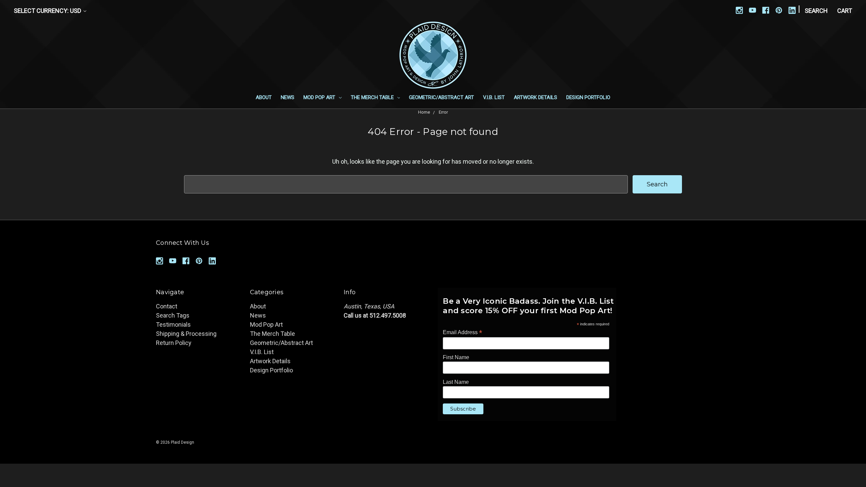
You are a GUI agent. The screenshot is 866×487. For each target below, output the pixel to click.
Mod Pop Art (320, 97)
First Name (456, 357)
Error (443, 112)
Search (816, 10)
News (287, 97)
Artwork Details (535, 97)
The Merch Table (373, 97)
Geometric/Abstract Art (441, 97)
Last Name (456, 382)
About (264, 97)
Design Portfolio (588, 97)
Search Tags (172, 315)
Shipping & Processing (186, 333)
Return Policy (173, 342)
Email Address (462, 332)
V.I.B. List (494, 97)
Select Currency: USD (48, 10)
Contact (166, 306)
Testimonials (173, 324)
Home (424, 112)
